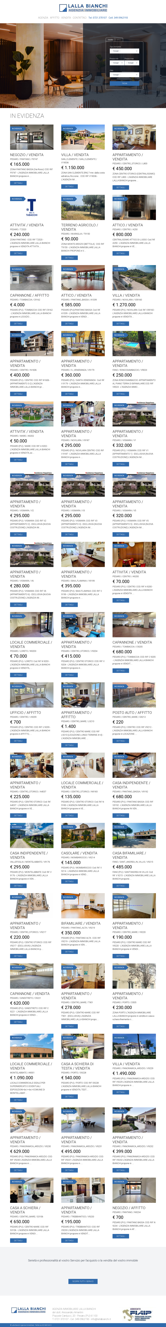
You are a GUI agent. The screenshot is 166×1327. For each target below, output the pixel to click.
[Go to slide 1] (80, 106)
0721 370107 (62, 1319)
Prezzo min (114, 59)
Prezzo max (129, 59)
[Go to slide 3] (83, 106)
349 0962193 (82, 1319)
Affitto (54, 17)
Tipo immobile (115, 47)
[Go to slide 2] (82, 106)
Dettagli (18, 183)
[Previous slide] (4, 66)
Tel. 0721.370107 (97, 17)
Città (111, 70)
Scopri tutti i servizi (83, 1281)
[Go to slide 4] (85, 106)
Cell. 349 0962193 (118, 17)
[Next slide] (162, 66)
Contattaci (80, 17)
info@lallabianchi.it (101, 1319)
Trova (124, 83)
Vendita (66, 17)
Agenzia (43, 17)
